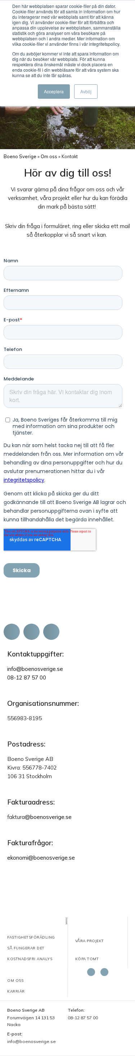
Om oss (49, 156)
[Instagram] (104, 972)
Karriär (16, 991)
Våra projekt (89, 941)
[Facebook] (91, 972)
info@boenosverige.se (35, 668)
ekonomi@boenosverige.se (41, 857)
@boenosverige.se (48, 817)
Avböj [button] (85, 91)
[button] (12, 632)
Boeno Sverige (20, 156)
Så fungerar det (26, 948)
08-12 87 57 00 (26, 677)
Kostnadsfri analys (29, 959)
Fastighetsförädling (31, 937)
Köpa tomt (87, 959)
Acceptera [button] (54, 91)
